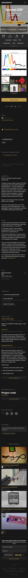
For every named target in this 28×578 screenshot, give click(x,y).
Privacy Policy (14, 570)
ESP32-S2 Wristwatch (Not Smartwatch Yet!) (13, 509)
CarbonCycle (15, 18)
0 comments (19, 320)
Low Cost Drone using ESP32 (9, 487)
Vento (2, 531)
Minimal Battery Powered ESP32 (10, 465)
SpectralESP (4, 395)
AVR (5, 533)
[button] (24, 2)
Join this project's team (7, 120)
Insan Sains (7, 511)
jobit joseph (7, 489)
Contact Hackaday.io (12, 568)
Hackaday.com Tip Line (10, 155)
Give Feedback (22, 568)
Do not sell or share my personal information (14, 571)
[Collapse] (11, 316)
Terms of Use (6, 570)
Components (7, 43)
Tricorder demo (11, 258)
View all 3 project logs (14, 378)
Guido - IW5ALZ (8, 467)
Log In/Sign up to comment (9, 433)
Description (9, 40)
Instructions (20, 43)
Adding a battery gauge (7, 319)
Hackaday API (22, 570)
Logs (14, 43)
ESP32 (3, 142)
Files (20, 40)
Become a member (6, 542)
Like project (20, 22)
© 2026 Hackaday (14, 574)
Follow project (9, 22)
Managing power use (7, 345)
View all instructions (14, 399)
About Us (4, 568)
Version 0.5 (4, 329)
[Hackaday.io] (7, 2)
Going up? (14, 564)
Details (15, 40)
